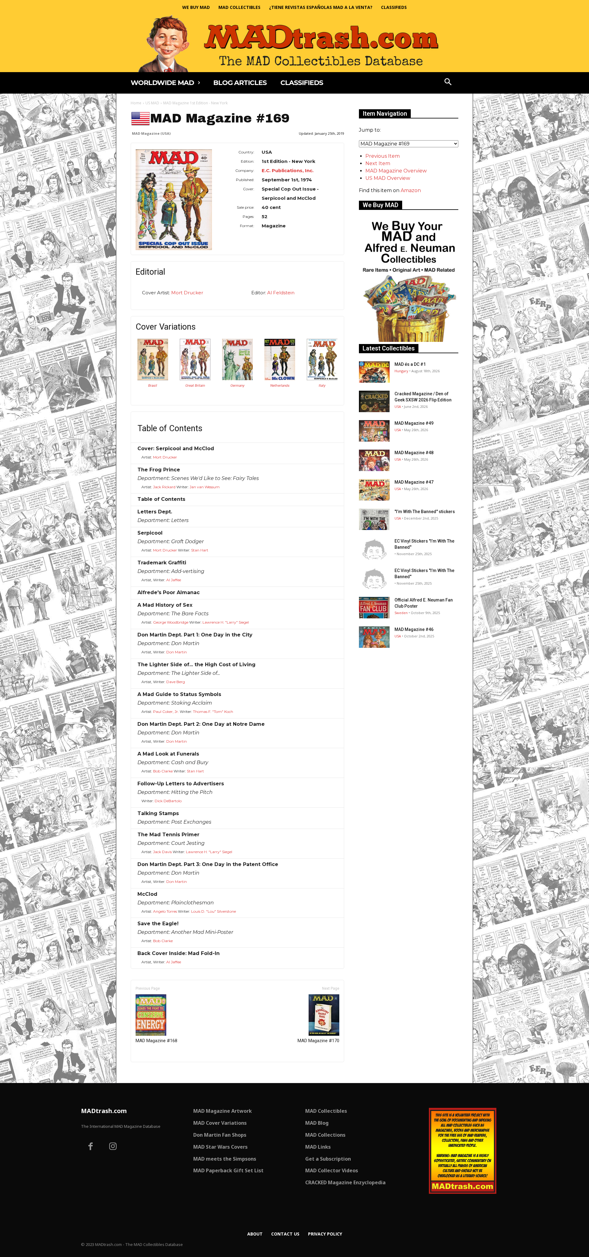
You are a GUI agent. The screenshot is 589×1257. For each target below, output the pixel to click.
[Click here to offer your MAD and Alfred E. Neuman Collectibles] (408, 340)
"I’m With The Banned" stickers (425, 511)
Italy (322, 385)
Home (136, 103)
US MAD (152, 103)
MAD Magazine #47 (414, 482)
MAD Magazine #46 (414, 629)
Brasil (152, 385)
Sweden (401, 612)
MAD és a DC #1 (410, 364)
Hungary (401, 371)
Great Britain (195, 385)
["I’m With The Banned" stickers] (374, 519)
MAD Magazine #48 (414, 452)
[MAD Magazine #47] (374, 490)
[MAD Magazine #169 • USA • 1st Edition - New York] (174, 199)
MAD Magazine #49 (414, 423)
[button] (448, 82)
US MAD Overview (387, 178)
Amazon (411, 190)
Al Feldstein (280, 293)
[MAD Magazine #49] (374, 431)
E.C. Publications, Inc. (288, 170)
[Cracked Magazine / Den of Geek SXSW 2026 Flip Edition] (374, 401)
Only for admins (152, 1072)
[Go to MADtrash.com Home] (294, 43)
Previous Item (382, 156)
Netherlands (280, 385)
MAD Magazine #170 (318, 1040)
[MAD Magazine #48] (374, 460)
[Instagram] (113, 1147)
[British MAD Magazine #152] (195, 378)
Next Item (377, 163)
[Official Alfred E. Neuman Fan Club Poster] (374, 607)
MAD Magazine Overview (396, 171)
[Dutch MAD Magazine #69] (279, 378)
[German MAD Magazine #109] (237, 378)
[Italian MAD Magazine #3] (322, 378)
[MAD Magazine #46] (374, 637)
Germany (237, 385)
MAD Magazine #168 (156, 1040)
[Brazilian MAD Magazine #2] (152, 378)
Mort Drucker (187, 293)
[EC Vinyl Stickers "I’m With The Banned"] (374, 548)
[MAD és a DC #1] (374, 372)
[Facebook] (90, 1147)
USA (398, 406)
